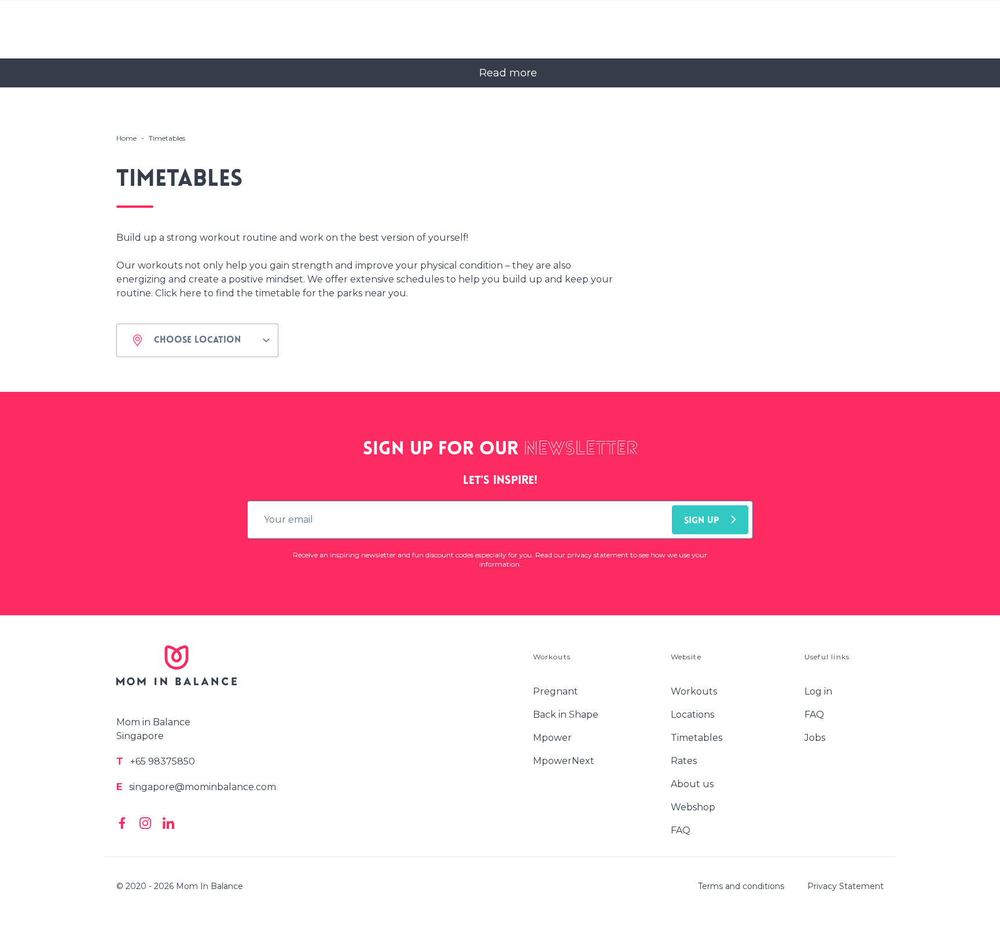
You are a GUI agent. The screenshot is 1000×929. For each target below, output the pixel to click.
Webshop (693, 807)
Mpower (552, 737)
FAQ (680, 830)
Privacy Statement (845, 886)
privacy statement (598, 554)
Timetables (696, 737)
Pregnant (555, 691)
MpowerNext (563, 760)
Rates (684, 760)
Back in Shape (565, 714)
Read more (508, 73)
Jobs (814, 737)
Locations (692, 714)
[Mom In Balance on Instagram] (145, 823)
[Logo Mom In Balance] (176, 672)
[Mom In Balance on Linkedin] (168, 823)
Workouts (694, 691)
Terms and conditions (741, 886)
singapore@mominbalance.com (196, 786)
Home (126, 138)
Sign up (701, 521)
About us (692, 784)
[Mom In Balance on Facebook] (122, 823)
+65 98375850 (155, 761)
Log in (818, 691)
